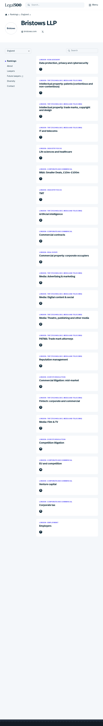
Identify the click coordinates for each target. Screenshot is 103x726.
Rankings (14, 15)
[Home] (13, 5)
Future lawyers (14, 76)
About (10, 66)
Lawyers (11, 71)
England (25, 15)
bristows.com (30, 32)
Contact (11, 86)
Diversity (11, 81)
